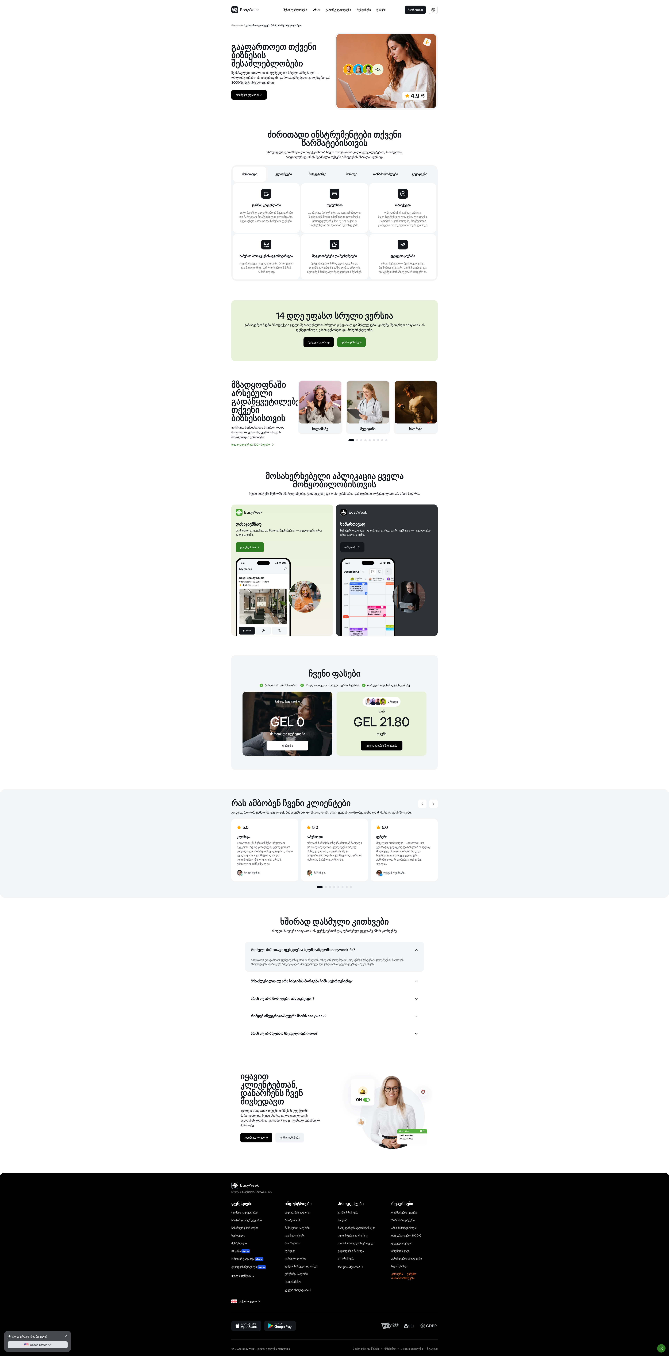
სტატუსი (432, 1348)
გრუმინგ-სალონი (296, 1274)
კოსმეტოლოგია (295, 1258)
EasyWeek (237, 25)
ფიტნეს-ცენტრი (295, 1235)
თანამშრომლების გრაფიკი (356, 1243)
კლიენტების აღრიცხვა (353, 1235)
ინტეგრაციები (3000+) (406, 1235)
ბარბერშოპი (293, 1220)
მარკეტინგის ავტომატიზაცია (356, 1228)
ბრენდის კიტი (400, 1251)
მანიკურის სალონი (297, 1228)
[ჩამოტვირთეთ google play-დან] (280, 1326)
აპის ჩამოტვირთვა (403, 1228)
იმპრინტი (390, 1348)
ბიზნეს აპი (350, 547)
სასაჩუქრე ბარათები (244, 1228)
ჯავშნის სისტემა (348, 1212)
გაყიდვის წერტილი (248, 1267)
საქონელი (238, 1235)
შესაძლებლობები (295, 9)
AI (318, 9)
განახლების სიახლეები (406, 1258)
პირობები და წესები (366, 1348)
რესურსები (363, 9)
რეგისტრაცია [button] (415, 9)
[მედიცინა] (368, 407)
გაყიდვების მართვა (351, 1251)
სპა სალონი (292, 1243)
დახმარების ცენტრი (404, 1212)
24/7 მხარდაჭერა (403, 1220)
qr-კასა (240, 1251)
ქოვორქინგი (293, 1281)
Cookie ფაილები (412, 1348)
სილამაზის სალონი (297, 1212)
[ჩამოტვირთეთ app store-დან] (246, 1326)
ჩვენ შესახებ (399, 1266)
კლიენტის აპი (248, 547)
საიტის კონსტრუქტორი (246, 1220)
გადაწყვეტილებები (338, 9)
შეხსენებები (239, 1243)
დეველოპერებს (401, 1243)
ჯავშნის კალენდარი (244, 1212)
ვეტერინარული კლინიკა (301, 1266)
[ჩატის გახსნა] (661, 1348)
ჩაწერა (342, 1220)
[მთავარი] (245, 9)
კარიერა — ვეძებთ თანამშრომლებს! (403, 1276)
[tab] (249, 174)
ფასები (381, 9)
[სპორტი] (416, 407)
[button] (351, 440)
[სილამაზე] (320, 407)
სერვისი (290, 1251)
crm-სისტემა (346, 1258)
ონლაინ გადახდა (246, 1259)
